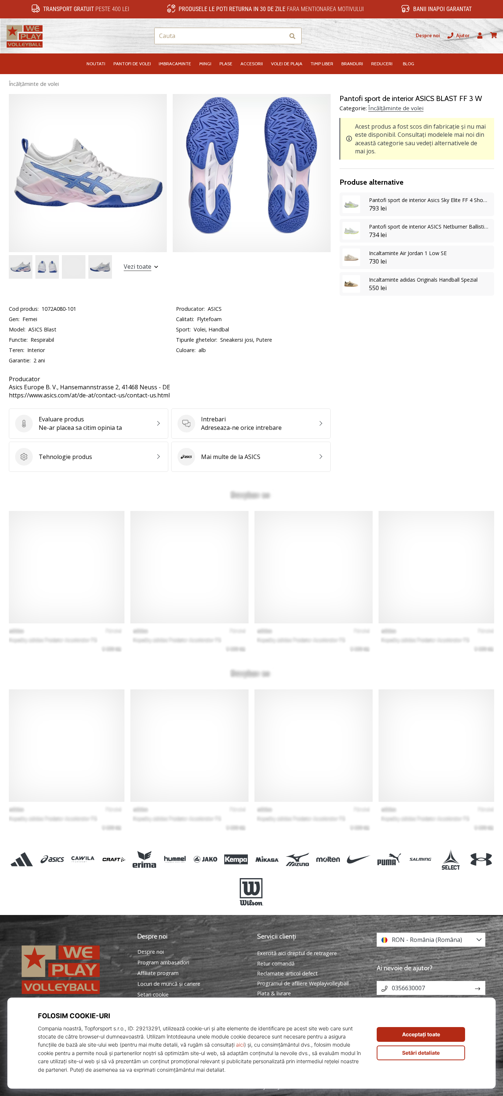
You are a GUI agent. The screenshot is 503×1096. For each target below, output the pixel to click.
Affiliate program (158, 973)
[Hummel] (174, 859)
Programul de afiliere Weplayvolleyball (303, 983)
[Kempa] (236, 859)
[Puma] (389, 859)
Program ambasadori (163, 962)
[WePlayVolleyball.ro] (72, 969)
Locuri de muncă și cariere (168, 984)
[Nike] (359, 859)
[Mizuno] (297, 859)
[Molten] (328, 859)
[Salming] (420, 859)
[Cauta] (292, 36)
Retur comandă (276, 963)
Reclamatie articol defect (287, 973)
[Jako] (205, 859)
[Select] (450, 859)
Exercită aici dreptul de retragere (297, 953)
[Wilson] (251, 891)
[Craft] (113, 859)
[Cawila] (83, 859)
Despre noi (428, 35)
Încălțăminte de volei (34, 83)
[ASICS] (52, 859)
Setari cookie (153, 994)
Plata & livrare (274, 993)
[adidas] (22, 859)
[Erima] (144, 859)
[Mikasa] (267, 859)
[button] (278, 36)
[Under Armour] (481, 859)
